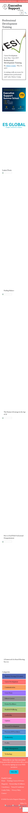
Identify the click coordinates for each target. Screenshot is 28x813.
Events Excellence (10, 704)
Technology (8, 754)
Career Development (10, 55)
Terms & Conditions (17, 787)
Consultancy (5, 787)
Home (3, 781)
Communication (10, 687)
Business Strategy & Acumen (14, 676)
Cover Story (8, 693)
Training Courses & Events (15, 781)
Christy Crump (11, 66)
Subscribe (14, 772)
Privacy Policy (16, 790)
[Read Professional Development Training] (14, 41)
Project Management (11, 748)
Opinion (7, 721)
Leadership (8, 715)
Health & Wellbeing (11, 709)
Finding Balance (9, 290)
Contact (4, 793)
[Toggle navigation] (22, 13)
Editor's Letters (10, 698)
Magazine (4, 784)
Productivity (9, 737)
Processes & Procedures (12, 732)
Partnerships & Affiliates (17, 784)
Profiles (7, 743)
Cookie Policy (5, 790)
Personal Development (12, 726)
